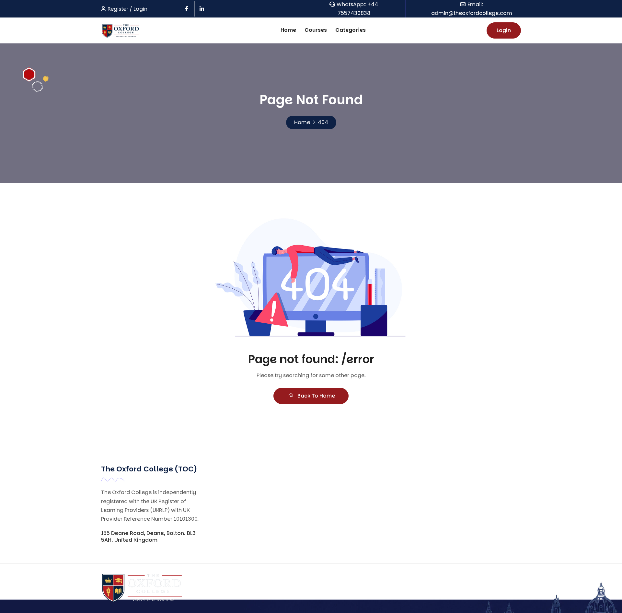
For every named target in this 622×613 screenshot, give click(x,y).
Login (504, 30)
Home (288, 30)
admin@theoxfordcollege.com (471, 13)
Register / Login (127, 9)
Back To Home (315, 395)
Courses (316, 30)
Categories (350, 30)
